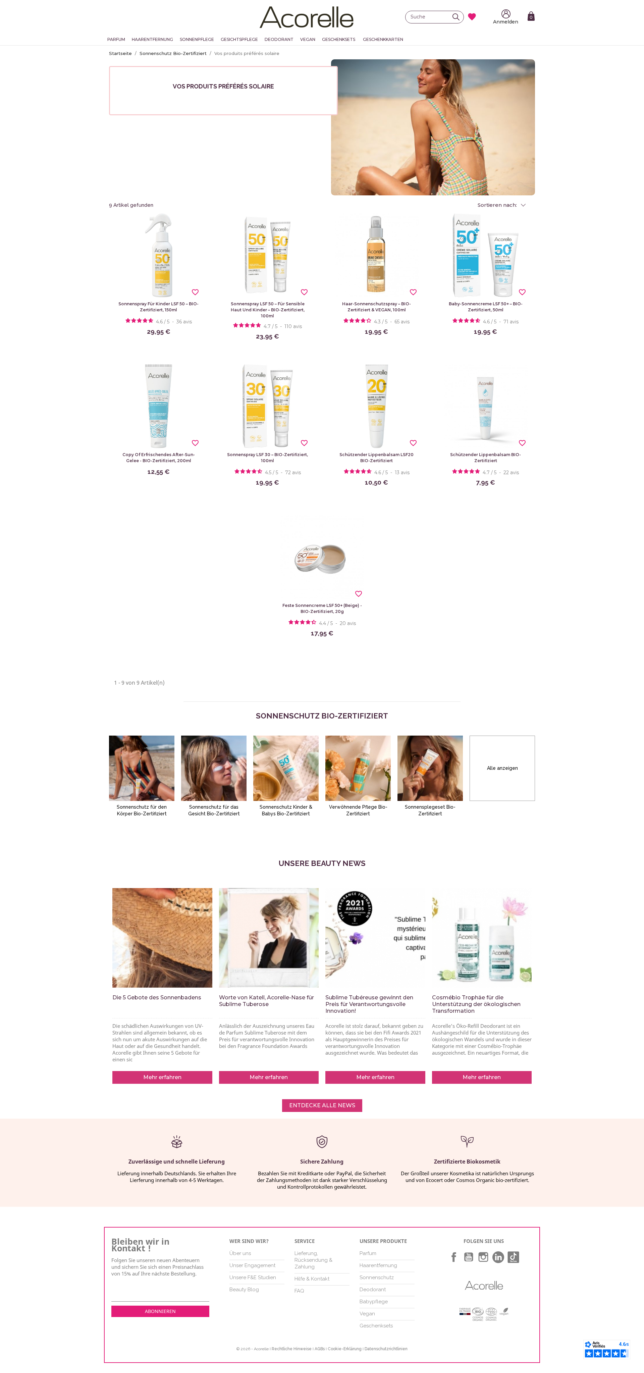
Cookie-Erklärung (345, 1349)
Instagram (483, 1257)
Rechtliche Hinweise (292, 1349)
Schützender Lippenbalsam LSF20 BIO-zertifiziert (376, 457)
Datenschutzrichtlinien (386, 1349)
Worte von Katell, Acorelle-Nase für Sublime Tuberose (266, 1000)
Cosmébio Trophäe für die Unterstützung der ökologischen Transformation (476, 1004)
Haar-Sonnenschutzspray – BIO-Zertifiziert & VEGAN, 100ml (376, 306)
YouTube (468, 1257)
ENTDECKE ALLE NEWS (322, 1105)
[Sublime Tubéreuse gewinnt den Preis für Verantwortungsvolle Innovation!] (375, 938)
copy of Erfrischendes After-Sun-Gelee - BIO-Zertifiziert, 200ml (158, 457)
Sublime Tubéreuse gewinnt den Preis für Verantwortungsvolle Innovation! (369, 1004)
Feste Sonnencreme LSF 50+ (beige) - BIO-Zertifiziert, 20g (322, 608)
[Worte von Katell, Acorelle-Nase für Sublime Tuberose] (269, 938)
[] (457, 16)
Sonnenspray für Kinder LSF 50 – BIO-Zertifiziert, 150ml (158, 306)
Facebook (454, 1257)
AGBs (320, 1349)
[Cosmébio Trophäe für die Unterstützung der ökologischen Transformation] (482, 938)
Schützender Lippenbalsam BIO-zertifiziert (485, 457)
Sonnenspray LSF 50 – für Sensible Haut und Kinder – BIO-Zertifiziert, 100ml (268, 309)
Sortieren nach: (498, 205)
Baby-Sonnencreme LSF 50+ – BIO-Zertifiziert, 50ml (486, 306)
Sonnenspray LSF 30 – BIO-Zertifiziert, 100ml (267, 457)
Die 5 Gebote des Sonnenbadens (156, 997)
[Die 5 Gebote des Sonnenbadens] (162, 938)
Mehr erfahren (162, 1077)
